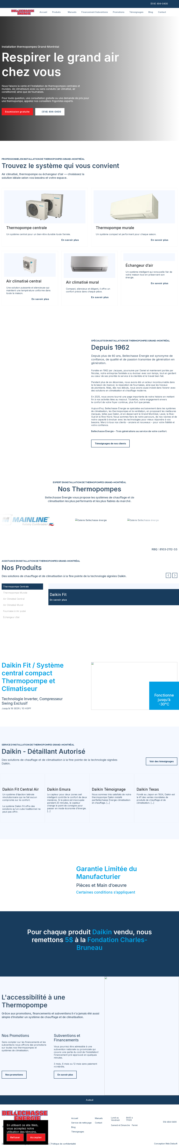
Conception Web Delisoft (165, 1143)
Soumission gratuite (17, 111)
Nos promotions (14, 1074)
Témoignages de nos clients (110, 443)
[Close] (44, 1124)
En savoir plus (59, 599)
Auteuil (89, 1100)
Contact (162, 12)
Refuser (15, 1137)
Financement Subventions (94, 12)
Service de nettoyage (81, 1123)
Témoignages (136, 12)
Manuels (72, 12)
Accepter (36, 1137)
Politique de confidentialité (63, 1144)
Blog (150, 12)
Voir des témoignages (161, 761)
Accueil (43, 12)
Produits (56, 12)
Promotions (118, 12)
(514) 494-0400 (159, 3)
